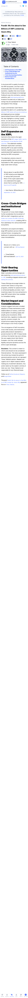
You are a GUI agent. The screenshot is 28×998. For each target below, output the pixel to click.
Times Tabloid (12, 42)
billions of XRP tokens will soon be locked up (14, 112)
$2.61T (7, 5)
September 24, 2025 (10, 192)
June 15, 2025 (20, 256)
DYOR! (22, 15)
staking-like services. (7, 279)
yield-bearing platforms (17, 97)
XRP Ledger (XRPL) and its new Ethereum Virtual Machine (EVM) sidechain (14, 141)
